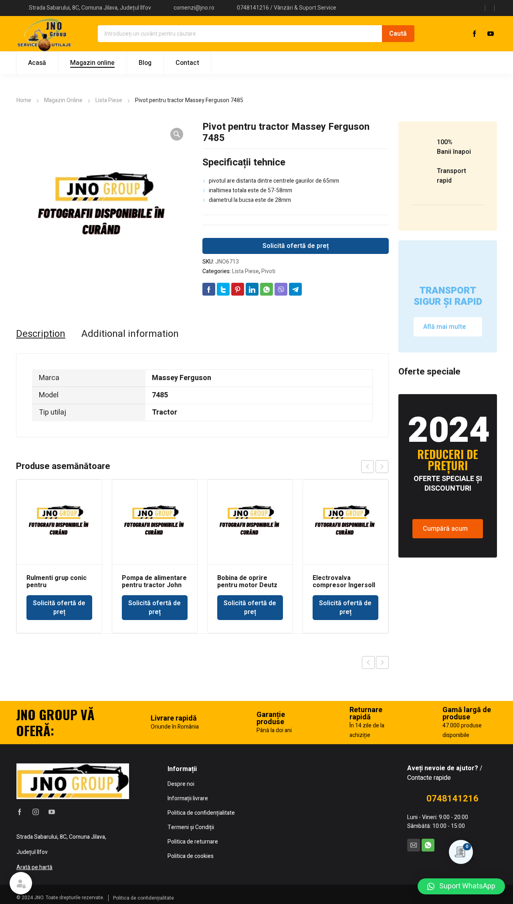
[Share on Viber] (281, 289)
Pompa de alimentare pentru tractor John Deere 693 (154, 585)
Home (23, 100)
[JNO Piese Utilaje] (45, 34)
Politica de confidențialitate (143, 898)
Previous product (368, 662)
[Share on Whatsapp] (266, 289)
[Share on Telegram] (295, 289)
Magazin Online (63, 100)
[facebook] (474, 33)
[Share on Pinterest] (237, 289)
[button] (461, 886)
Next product (382, 662)
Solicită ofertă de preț (296, 246)
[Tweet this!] (223, 289)
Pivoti (268, 271)
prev (367, 466)
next (382, 466)
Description (40, 334)
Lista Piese (108, 100)
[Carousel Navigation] (374, 466)
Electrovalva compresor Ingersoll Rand (344, 585)
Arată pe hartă (34, 867)
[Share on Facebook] (208, 289)
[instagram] (35, 811)
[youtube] (490, 33)
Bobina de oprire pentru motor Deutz (247, 581)
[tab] (40, 334)
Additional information (130, 334)
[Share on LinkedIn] (252, 289)
